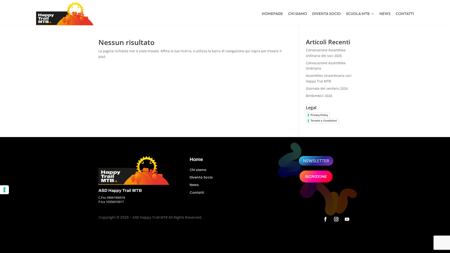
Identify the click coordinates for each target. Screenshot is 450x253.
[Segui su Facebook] (325, 219)
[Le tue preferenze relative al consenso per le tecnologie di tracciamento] (4, 189)
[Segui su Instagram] (336, 219)
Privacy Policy (319, 115)
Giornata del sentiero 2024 (327, 88)
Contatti (405, 14)
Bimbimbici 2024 (319, 95)
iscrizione (316, 177)
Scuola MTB (358, 14)
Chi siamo (198, 169)
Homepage (272, 14)
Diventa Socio (326, 14)
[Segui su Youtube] (347, 219)
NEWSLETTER (316, 161)
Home (196, 159)
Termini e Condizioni (324, 120)
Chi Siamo (297, 14)
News (384, 14)
